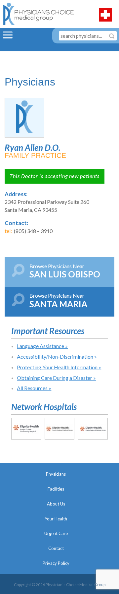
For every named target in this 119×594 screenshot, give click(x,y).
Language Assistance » (42, 346)
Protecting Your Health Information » (59, 367)
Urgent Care (56, 533)
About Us (56, 503)
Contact (56, 548)
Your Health (56, 518)
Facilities (56, 489)
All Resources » (34, 388)
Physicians (56, 474)
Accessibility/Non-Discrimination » (57, 356)
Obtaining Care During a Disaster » (56, 378)
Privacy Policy (56, 563)
